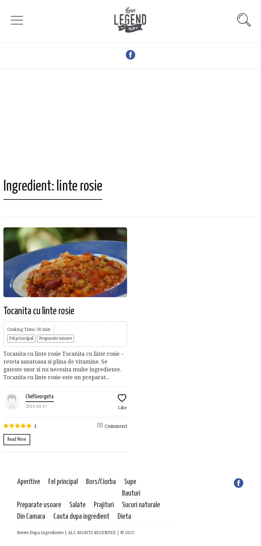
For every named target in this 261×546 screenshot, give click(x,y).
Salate (77, 505)
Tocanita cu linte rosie (38, 311)
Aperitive (28, 482)
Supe (130, 482)
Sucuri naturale (141, 505)
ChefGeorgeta (39, 397)
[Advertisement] (130, 127)
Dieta (124, 516)
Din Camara (31, 516)
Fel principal (21, 338)
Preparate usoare (55, 338)
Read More (16, 439)
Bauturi (131, 493)
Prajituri (104, 505)
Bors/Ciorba (101, 482)
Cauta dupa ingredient (81, 516)
